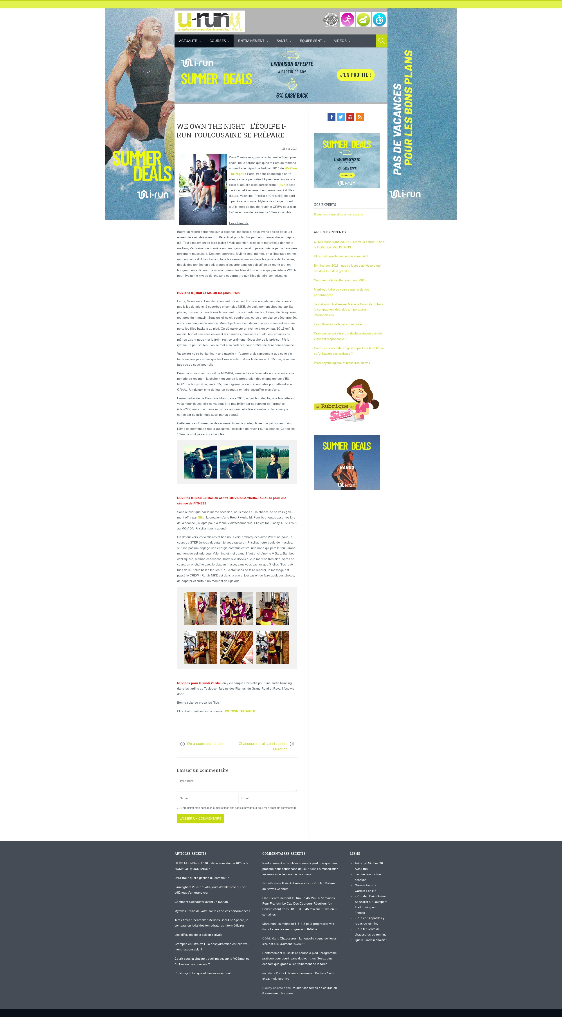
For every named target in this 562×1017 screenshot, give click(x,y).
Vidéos (340, 41)
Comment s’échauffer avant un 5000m (341, 280)
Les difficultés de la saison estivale (338, 324)
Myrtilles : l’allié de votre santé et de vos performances (213, 911)
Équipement (311, 41)
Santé (282, 41)
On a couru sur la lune (205, 744)
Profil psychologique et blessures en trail (342, 363)
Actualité (188, 41)
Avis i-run (361, 869)
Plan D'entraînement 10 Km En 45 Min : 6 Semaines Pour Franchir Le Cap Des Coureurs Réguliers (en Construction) (298, 903)
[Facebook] (331, 117)
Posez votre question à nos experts (338, 214)
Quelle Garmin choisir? (371, 940)
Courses (217, 41)
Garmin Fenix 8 (365, 890)
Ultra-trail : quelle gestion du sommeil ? (341, 256)
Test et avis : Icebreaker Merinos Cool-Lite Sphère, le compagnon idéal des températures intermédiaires (349, 309)
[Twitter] (341, 117)
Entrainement (251, 41)
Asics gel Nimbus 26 (369, 863)
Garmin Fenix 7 (365, 885)
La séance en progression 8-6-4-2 (293, 929)
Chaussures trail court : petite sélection (263, 746)
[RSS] (360, 117)
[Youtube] (350, 117)
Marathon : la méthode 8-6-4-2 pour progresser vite (298, 923)
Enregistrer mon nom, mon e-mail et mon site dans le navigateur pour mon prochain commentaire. (239, 807)
